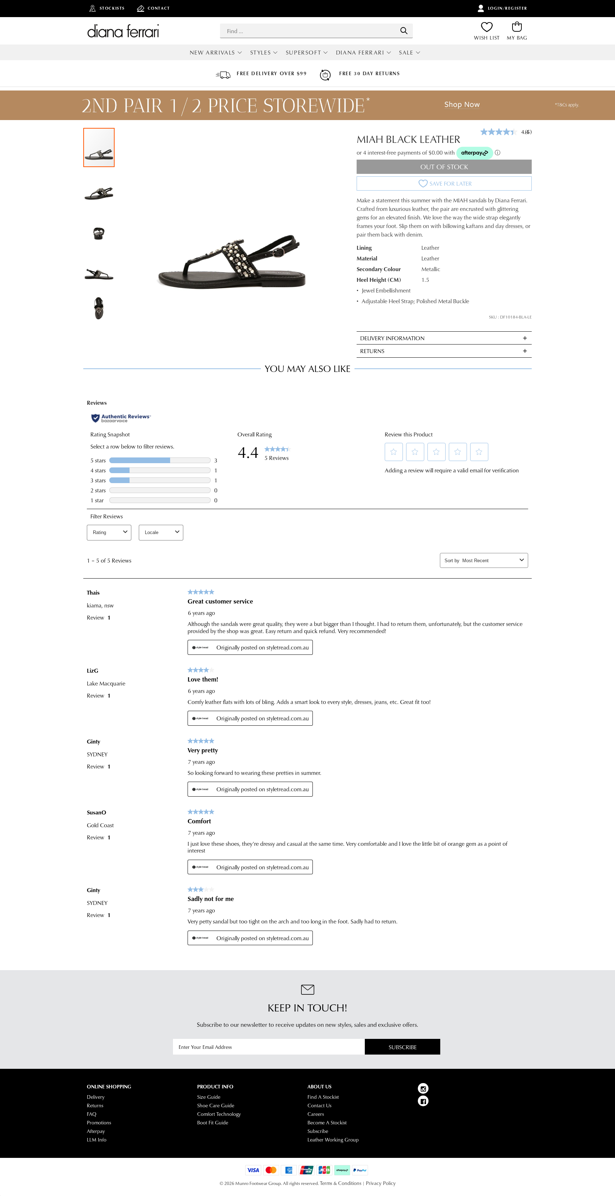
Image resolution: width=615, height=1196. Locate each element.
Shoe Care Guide (215, 1105)
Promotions (99, 1122)
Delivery (96, 1097)
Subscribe (403, 1047)
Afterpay (96, 1131)
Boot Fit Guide (212, 1122)
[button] (99, 187)
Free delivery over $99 (272, 73)
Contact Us (319, 1105)
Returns (95, 1105)
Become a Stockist (327, 1122)
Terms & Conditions (340, 1183)
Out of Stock (444, 166)
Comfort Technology (219, 1114)
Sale (406, 52)
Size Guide (208, 1097)
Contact (159, 8)
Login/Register (507, 8)
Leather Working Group (333, 1139)
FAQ (91, 1114)
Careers (316, 1114)
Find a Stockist (323, 1097)
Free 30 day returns (369, 73)
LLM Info (96, 1139)
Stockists (112, 8)
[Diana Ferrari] (123, 30)
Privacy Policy (381, 1183)
